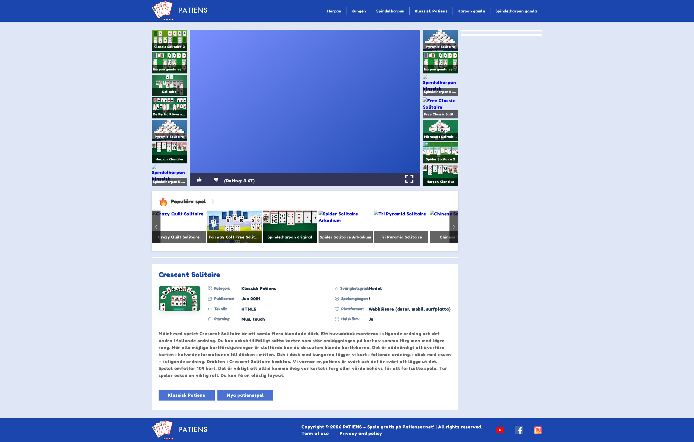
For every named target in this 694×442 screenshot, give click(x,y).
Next (453, 227)
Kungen (359, 11)
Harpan (334, 11)
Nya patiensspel (245, 395)
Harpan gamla (471, 11)
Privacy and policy (361, 433)
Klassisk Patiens (431, 11)
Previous (156, 227)
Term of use (315, 433)
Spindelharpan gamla (516, 11)
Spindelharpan (390, 11)
